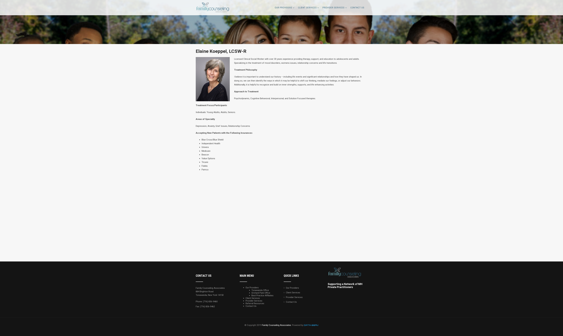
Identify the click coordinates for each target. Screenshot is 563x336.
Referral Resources (255, 303)
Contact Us (357, 7)
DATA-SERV (311, 325)
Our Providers (283, 7)
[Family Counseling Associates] (213, 1)
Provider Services (334, 7)
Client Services (307, 7)
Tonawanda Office (260, 290)
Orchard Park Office (260, 293)
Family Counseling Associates (276, 325)
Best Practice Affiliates (262, 295)
